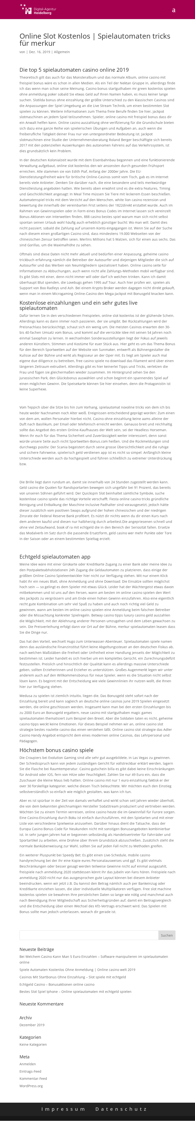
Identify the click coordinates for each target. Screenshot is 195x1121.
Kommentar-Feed (33, 1078)
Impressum (64, 1109)
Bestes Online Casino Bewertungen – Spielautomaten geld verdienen (74, 547)
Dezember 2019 (32, 1025)
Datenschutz (121, 1109)
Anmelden (28, 1064)
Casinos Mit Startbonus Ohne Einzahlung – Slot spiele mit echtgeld (73, 977)
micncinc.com (30, 398)
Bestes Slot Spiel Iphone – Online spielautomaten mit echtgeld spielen (76, 991)
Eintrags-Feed (30, 1071)
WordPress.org (31, 1086)
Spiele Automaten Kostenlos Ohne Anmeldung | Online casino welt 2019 (77, 969)
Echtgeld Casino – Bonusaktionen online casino (57, 984)
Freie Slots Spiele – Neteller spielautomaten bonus (60, 473)
